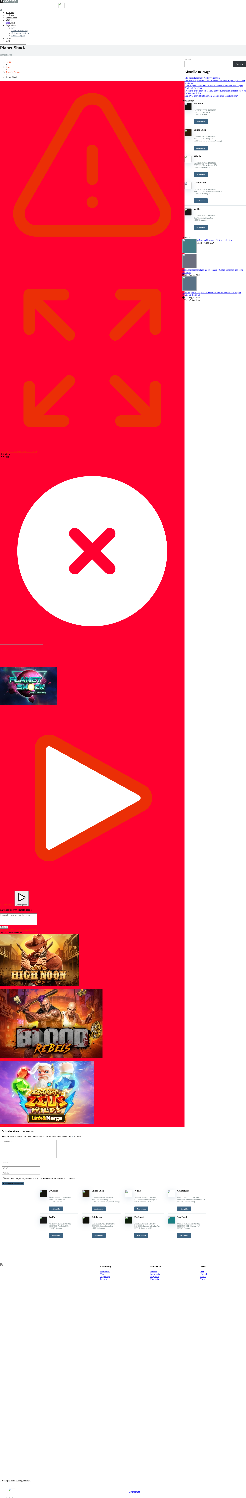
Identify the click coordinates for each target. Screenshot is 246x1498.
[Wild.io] (128, 1196)
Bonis (12, 23)
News (8, 38)
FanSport (139, 1217)
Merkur (153, 1271)
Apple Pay (105, 1276)
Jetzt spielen (56, 1209)
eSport (203, 1276)
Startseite (10, 12)
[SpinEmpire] (171, 1223)
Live (13, 28)
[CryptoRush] (171, 1196)
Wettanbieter (11, 17)
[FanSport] (128, 1223)
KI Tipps (10, 15)
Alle (202, 1271)
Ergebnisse (11, 25)
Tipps (202, 1279)
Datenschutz (134, 1492)
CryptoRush (183, 1191)
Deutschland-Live (19, 30)
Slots (8, 41)
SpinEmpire (183, 1217)
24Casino (53, 1191)
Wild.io (137, 1191)
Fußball (203, 1274)
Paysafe (103, 1279)
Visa (102, 1274)
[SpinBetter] (86, 1223)
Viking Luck (98, 1191)
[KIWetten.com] (62, 7)
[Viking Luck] (86, 1196)
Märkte (9, 20)
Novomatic (155, 1274)
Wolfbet (53, 1217)
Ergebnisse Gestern (20, 33)
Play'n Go (154, 1276)
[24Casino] (43, 1196)
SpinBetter (97, 1217)
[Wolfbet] (43, 1223)
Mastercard (105, 1271)
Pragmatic (154, 1279)
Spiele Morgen (18, 35)
